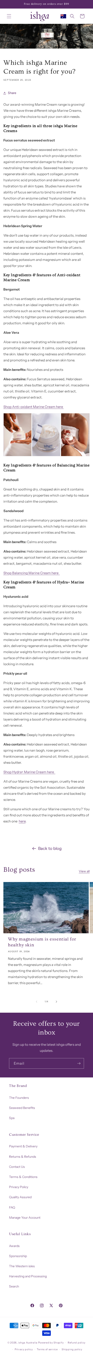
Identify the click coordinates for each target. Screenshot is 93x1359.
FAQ (12, 1207)
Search (14, 1286)
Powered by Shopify (51, 1342)
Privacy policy (24, 1349)
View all (84, 871)
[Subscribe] (79, 1063)
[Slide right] (56, 1002)
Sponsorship (18, 1256)
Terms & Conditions (23, 1177)
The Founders (19, 1098)
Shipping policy (72, 1349)
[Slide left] (37, 1002)
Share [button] (12, 93)
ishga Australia (27, 1342)
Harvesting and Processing (28, 1276)
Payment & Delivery (23, 1146)
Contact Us (17, 1167)
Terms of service (47, 1349)
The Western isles (22, 1266)
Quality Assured (20, 1197)
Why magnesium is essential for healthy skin (42, 942)
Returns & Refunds (22, 1157)
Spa (11, 1118)
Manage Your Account (24, 1218)
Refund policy (77, 1342)
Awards (14, 1246)
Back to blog (50, 848)
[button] (9, 16)
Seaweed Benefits (22, 1108)
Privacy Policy (18, 1187)
